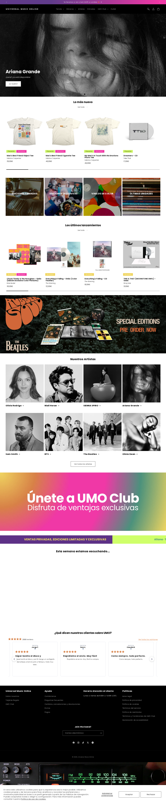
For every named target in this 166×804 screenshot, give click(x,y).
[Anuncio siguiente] (159, 2)
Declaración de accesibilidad (135, 720)
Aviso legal (127, 696)
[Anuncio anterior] (6, 2)
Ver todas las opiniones (148, 639)
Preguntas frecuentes (54, 700)
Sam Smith (12, 454)
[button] (60, 9)
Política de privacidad (132, 700)
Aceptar (129, 794)
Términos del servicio (131, 708)
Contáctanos (50, 696)
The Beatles (90, 454)
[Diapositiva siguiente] (93, 94)
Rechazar (151, 794)
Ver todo (81, 107)
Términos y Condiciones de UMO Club (138, 716)
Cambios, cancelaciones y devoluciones (62, 704)
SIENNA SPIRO (90, 405)
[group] (24, 140)
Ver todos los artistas (83, 464)
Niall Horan (51, 405)
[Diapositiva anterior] (72, 94)
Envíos (47, 708)
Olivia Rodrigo (14, 405)
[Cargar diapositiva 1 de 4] (78, 94)
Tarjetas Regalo (12, 700)
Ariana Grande (130, 405)
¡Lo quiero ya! (14, 84)
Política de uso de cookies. (33, 799)
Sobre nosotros (12, 696)
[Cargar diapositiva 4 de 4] (88, 94)
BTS (47, 454)
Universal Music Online (86, 757)
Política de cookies (130, 704)
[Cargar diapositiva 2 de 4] (81, 94)
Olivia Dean (128, 454)
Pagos (47, 712)
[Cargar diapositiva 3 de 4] (84, 94)
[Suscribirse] (100, 733)
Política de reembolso (132, 712)
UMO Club (10, 704)
